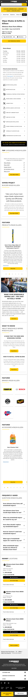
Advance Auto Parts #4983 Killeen (15, 620)
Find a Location (14, 645)
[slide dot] (7, 487)
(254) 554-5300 (9, 36)
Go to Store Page (14, 580)
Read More (14, 318)
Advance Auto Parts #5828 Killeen (15, 565)
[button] (14, 85)
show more (6, 265)
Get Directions (15, 577)
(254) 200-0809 (8, 600)
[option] (13, 250)
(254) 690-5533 (8, 627)
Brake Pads (6, 14)
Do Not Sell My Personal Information (20, 688)
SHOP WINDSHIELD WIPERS (14, 41)
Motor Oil (18, 14)
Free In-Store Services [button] (8, 584)
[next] (22, 274)
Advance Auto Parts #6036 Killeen (15, 592)
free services (10, 76)
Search (24, 4)
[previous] (6, 274)
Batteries (12, 14)
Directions (21, 36)
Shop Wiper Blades (14, 174)
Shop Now (13, 268)
